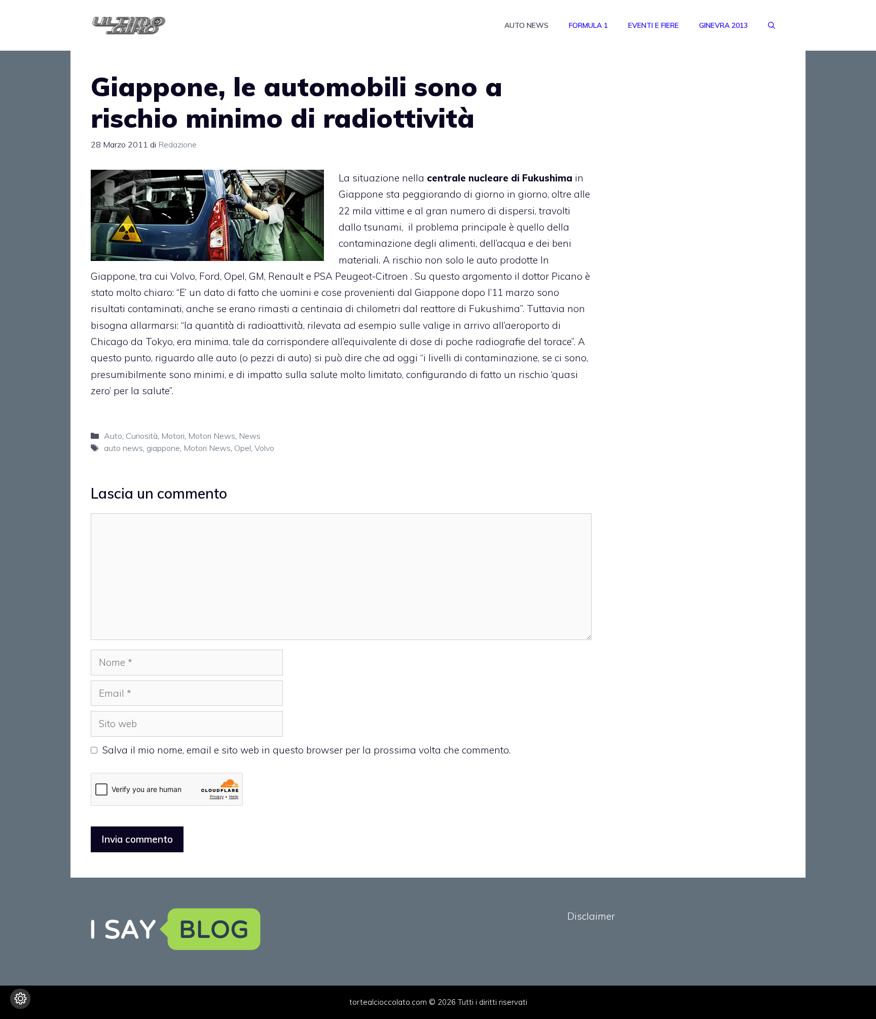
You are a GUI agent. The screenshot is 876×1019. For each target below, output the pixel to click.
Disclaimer (591, 916)
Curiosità (142, 436)
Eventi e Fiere (653, 25)
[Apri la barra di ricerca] (771, 25)
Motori (173, 436)
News (250, 436)
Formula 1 (588, 25)
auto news (123, 448)
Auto (113, 436)
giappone (163, 448)
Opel (242, 448)
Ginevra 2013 (723, 25)
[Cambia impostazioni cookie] (20, 999)
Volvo (264, 448)
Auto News (526, 25)
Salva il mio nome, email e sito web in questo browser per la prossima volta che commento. (306, 750)
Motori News (211, 436)
